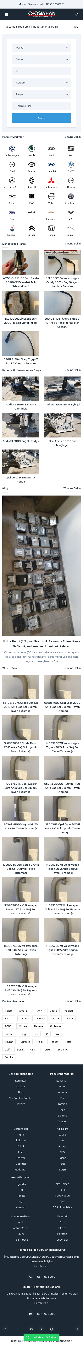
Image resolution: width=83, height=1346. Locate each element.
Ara (76, 27)
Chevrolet (62, 1240)
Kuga (24, 1034)
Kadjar (9, 1018)
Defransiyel (21, 1129)
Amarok (23, 1011)
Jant (62, 1140)
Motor (62, 1086)
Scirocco (25, 1042)
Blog (5, 488)
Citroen (62, 1228)
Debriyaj (21, 1164)
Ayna (21, 1135)
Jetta (68, 1042)
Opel (62, 1201)
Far (62, 1098)
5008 (55, 1018)
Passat (54, 1042)
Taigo (8, 1011)
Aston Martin (21, 1228)
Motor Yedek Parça (14, 243)
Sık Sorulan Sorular (20, 1098)
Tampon (62, 1121)
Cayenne (40, 1018)
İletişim (21, 1104)
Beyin (62, 1170)
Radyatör (20, 1170)
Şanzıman (62, 1081)
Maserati (62, 1216)
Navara (38, 1026)
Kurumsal (20, 1081)
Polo (40, 1042)
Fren (62, 1110)
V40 (58, 1034)
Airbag (62, 1146)
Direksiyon (20, 1140)
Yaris (33, 1050)
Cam (20, 1152)
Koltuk (21, 1146)
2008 (8, 1026)
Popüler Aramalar (13, 1001)
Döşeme (21, 1158)
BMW (21, 1234)
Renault (20, 1207)
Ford (62, 1190)
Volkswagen (62, 1196)
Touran (9, 1042)
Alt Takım (62, 1129)
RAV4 (39, 1011)
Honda (21, 1196)
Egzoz (62, 1158)
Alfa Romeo (62, 1184)
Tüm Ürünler (10, 668)
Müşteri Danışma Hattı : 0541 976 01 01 (41, 4)
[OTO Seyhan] (5, 1329)
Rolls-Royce (21, 1240)
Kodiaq (68, 1011)
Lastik (62, 1135)
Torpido (62, 1104)
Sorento (9, 1034)
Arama (41, 118)
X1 (46, 1034)
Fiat (21, 1190)
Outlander (56, 1026)
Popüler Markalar (13, 137)
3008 (69, 1018)
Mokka (23, 1026)
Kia (21, 1202)
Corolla (9, 1057)
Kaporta (62, 1092)
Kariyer (20, 1086)
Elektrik (62, 1116)
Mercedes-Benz (20, 1216)
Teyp (62, 1164)
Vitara (53, 1011)
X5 (36, 1034)
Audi (21, 1222)
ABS (62, 1152)
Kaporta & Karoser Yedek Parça (21, 370)
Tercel (46, 1050)
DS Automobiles (62, 1207)
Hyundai (21, 1184)
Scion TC (63, 1050)
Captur (24, 1018)
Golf (7, 1050)
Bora (20, 1050)
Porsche (62, 1234)
